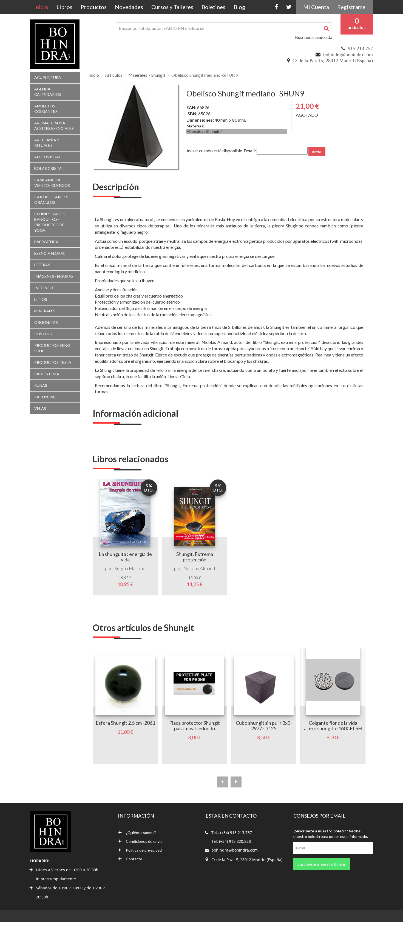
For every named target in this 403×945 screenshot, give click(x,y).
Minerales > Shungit (146, 75)
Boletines (213, 7)
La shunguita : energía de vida (125, 557)
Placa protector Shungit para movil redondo (194, 725)
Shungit (213, 131)
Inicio (43, 6)
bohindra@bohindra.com (348, 54)
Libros (64, 7)
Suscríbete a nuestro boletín (321, 864)
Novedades (129, 7)
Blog (239, 7)
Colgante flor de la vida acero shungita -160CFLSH (333, 725)
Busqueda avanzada (313, 37)
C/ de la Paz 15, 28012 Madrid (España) (333, 60)
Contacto (134, 859)
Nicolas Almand (199, 568)
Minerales (194, 131)
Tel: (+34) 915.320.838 (231, 841)
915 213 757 (360, 48)
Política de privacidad (144, 850)
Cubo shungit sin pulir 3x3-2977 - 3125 (264, 725)
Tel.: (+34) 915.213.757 (231, 832)
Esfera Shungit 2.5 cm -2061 (125, 723)
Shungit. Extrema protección (194, 557)
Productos (94, 7)
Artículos (113, 75)
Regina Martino (130, 568)
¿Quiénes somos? (141, 832)
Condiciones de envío (144, 841)
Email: (250, 150)
